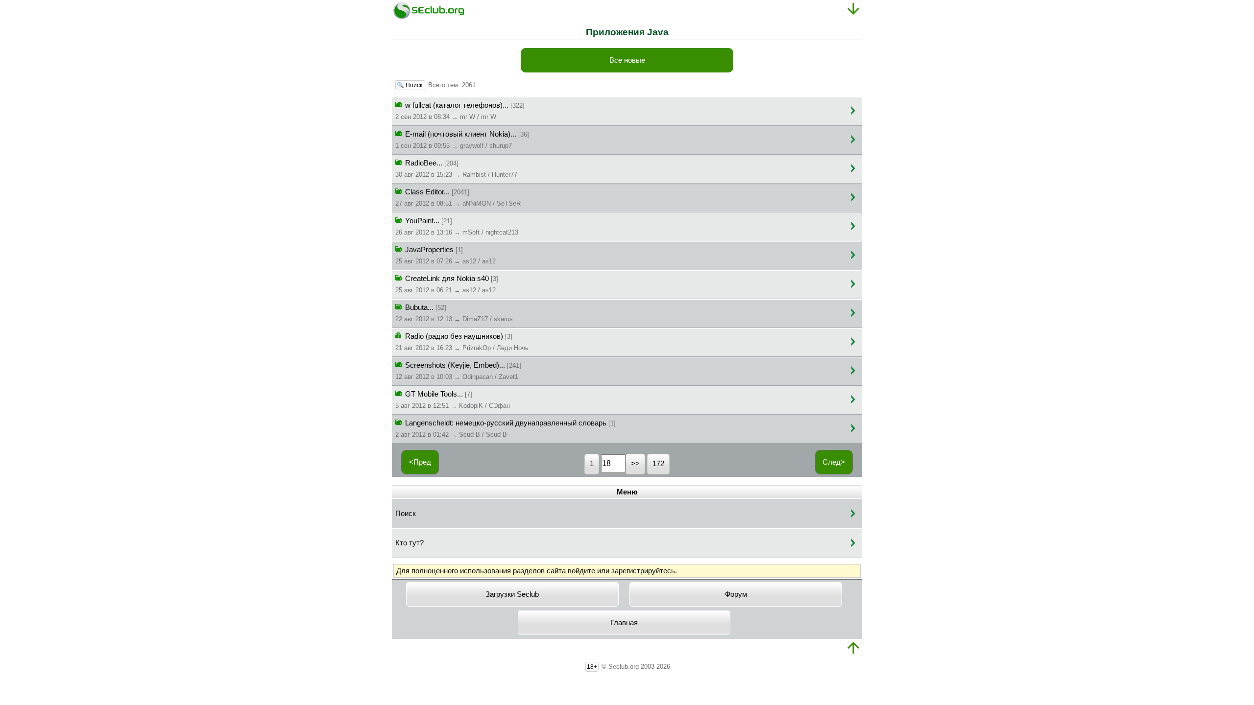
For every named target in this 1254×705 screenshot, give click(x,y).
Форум (736, 594)
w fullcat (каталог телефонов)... (460, 110)
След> (833, 462)
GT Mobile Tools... (452, 399)
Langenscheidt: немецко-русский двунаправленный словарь (505, 428)
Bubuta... (454, 313)
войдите (581, 571)
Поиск (405, 513)
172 (658, 464)
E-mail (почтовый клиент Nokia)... (462, 139)
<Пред (420, 462)
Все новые (627, 60)
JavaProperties (445, 255)
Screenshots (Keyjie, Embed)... (458, 370)
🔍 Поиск (410, 85)
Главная (624, 623)
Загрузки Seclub (512, 594)
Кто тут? (409, 543)
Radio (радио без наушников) (462, 342)
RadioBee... (456, 168)
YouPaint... (456, 226)
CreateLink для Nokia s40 (446, 284)
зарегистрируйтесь (643, 571)
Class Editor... (458, 197)
